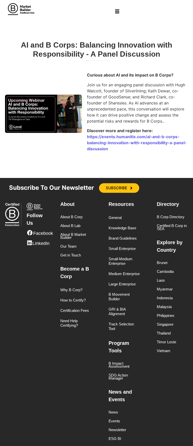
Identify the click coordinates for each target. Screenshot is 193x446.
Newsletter (117, 429)
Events (114, 421)
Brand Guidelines (123, 238)
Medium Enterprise (124, 274)
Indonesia (165, 298)
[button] (117, 11)
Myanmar (165, 289)
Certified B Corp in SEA (172, 227)
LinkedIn (41, 243)
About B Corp (71, 216)
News (113, 412)
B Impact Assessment (119, 365)
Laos (161, 280)
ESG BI (115, 438)
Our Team (68, 246)
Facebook (43, 233)
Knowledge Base (122, 228)
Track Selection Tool (121, 326)
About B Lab (70, 225)
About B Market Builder (73, 236)
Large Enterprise (122, 284)
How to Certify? (73, 300)
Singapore (165, 324)
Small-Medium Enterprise (120, 261)
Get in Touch (70, 255)
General (115, 217)
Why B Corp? (71, 290)
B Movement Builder (119, 296)
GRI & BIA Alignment (117, 311)
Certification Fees (74, 310)
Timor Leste (166, 342)
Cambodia (165, 271)
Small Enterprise (122, 248)
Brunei (162, 262)
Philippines (165, 315)
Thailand (164, 333)
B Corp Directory (170, 216)
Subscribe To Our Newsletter (51, 187)
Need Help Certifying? (69, 323)
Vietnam (163, 350)
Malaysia (164, 306)
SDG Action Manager (118, 377)
